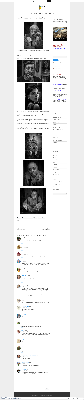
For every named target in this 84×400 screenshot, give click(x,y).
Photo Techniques (56, 169)
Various (54, 186)
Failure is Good (55, 137)
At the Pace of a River (56, 119)
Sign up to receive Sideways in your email (60, 48)
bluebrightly (23, 369)
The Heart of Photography (57, 140)
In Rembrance (55, 164)
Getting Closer (55, 124)
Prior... (22, 253)
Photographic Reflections (57, 174)
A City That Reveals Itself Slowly (58, 127)
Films (54, 162)
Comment (47, 388)
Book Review (55, 157)
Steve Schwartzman (25, 362)
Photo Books (55, 167)
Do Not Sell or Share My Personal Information (45, 395)
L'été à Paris (55, 142)
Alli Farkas (23, 346)
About (50, 13)
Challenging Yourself (56, 159)
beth (22, 268)
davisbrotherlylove (25, 306)
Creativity (54, 160)
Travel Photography (56, 184)
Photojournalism (55, 177)
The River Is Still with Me (57, 117)
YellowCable (23, 285)
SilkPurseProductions (25, 321)
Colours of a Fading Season (57, 145)
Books (46, 13)
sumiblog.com (24, 339)
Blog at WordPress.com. (35, 395)
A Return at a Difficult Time (57, 122)
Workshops (41, 13)
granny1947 (23, 314)
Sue (22, 237)
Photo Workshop (55, 172)
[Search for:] (60, 194)
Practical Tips (55, 179)
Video (54, 187)
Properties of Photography (57, 181)
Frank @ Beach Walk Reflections (27, 260)
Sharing (54, 182)
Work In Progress (56, 189)
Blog (53, 13)
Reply (22, 243)
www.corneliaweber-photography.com (28, 355)
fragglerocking (24, 245)
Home (31, 13)
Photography (55, 176)
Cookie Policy (19, 398)
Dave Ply (23, 330)
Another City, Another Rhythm (58, 129)
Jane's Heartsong (24, 275)
